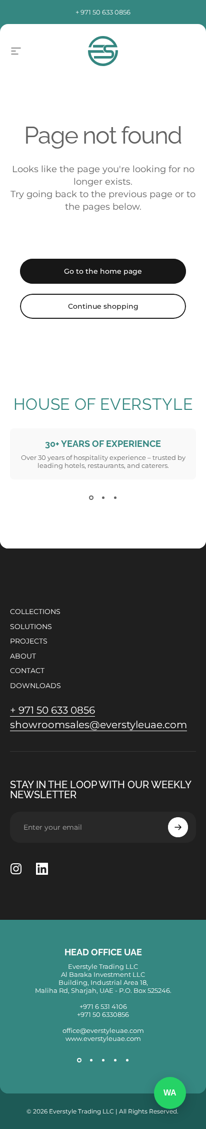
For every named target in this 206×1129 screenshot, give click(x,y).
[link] (52, 710)
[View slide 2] (103, 497)
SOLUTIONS (31, 627)
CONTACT (27, 671)
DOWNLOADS (35, 686)
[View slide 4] (115, 1060)
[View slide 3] (115, 497)
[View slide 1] (91, 497)
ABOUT (23, 656)
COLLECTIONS (35, 612)
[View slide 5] (127, 1060)
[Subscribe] (178, 827)
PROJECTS (29, 641)
